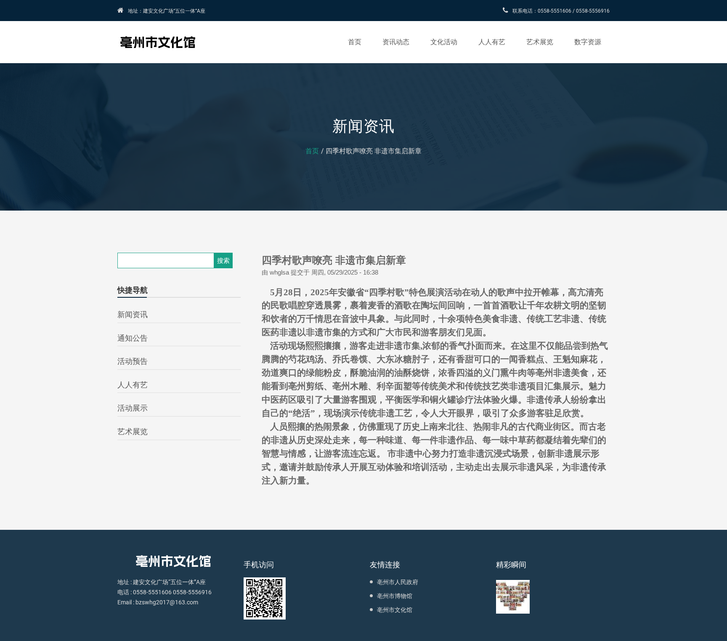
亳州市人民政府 (397, 582)
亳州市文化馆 (394, 609)
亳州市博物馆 (394, 596)
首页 (354, 42)
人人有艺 (491, 42)
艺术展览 (539, 42)
